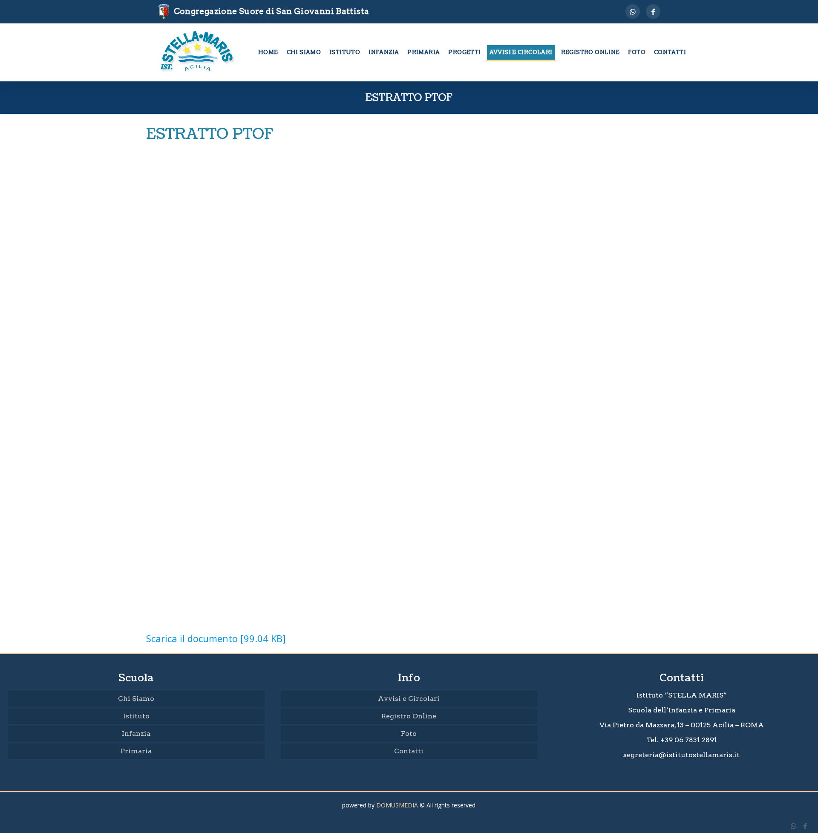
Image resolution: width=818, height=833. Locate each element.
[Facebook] (653, 11)
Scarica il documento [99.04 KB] (216, 638)
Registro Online (408, 716)
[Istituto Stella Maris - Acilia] (198, 52)
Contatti (408, 751)
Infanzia (136, 733)
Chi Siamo (136, 699)
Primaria (136, 751)
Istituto (136, 716)
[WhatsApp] (632, 11)
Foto (409, 733)
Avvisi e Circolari (409, 699)
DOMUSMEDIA (397, 805)
